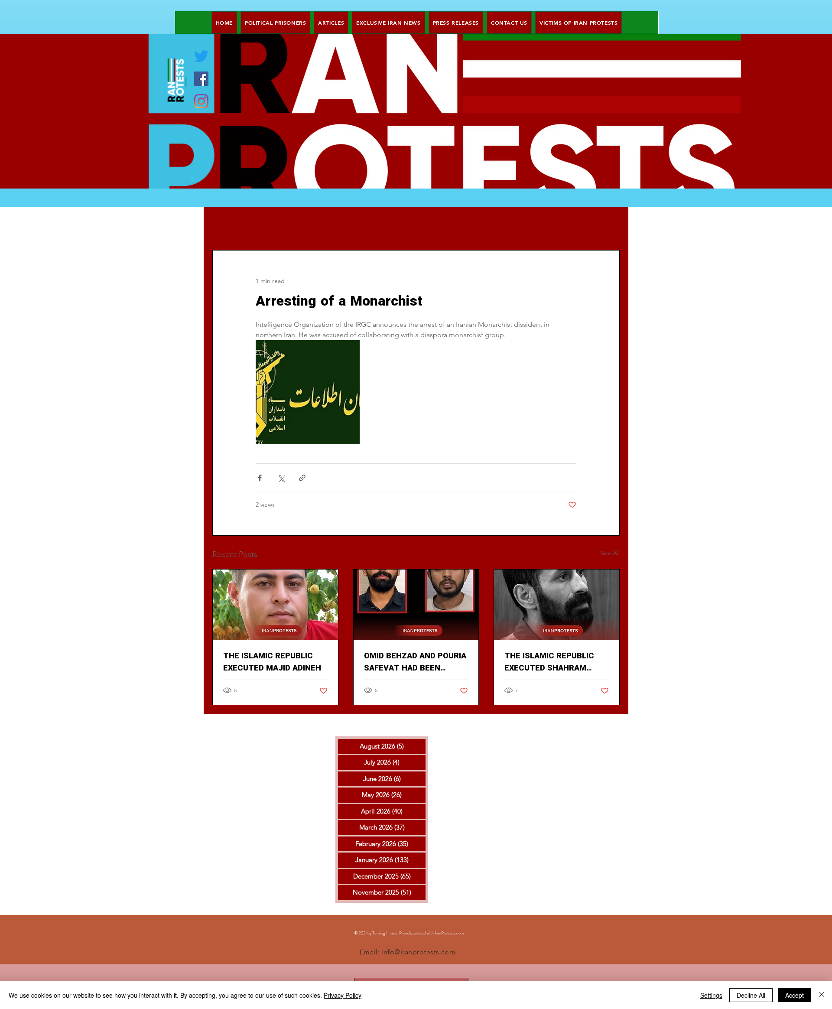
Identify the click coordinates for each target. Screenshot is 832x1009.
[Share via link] (302, 478)
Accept (794, 995)
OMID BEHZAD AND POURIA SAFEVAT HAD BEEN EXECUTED (415, 662)
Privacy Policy (342, 995)
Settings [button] (711, 995)
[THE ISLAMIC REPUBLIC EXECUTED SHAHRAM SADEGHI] (556, 605)
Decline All (751, 995)
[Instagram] (201, 101)
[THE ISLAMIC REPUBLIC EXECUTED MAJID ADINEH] (275, 605)
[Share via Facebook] (260, 478)
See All (610, 553)
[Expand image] (308, 392)
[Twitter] (201, 56)
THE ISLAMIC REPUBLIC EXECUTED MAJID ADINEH (272, 662)
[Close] (821, 995)
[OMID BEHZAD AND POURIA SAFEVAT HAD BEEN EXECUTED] (416, 605)
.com (459, 933)
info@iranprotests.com (418, 952)
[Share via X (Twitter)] (281, 478)
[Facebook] (201, 79)
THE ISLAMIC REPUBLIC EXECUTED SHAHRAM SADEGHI (549, 662)
